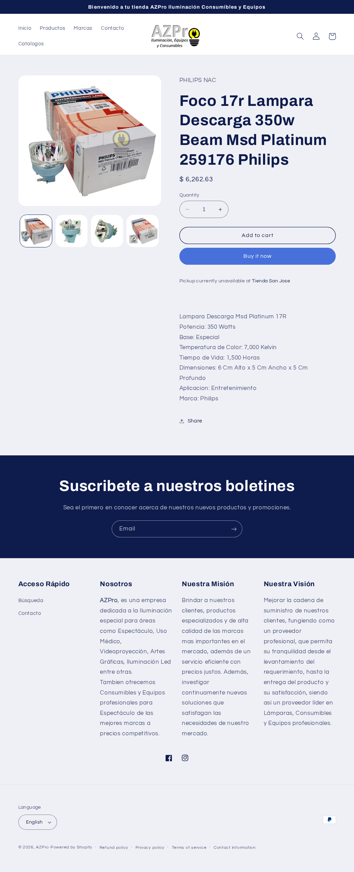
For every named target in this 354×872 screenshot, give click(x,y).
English (34, 822)
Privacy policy (150, 848)
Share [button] (195, 421)
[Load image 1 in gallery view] (36, 231)
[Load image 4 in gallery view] (142, 231)
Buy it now (257, 256)
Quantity (189, 195)
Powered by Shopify (71, 847)
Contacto (29, 613)
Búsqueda (31, 600)
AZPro (42, 847)
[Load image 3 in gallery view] (107, 231)
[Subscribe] (234, 528)
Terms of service (189, 848)
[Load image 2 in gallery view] (71, 231)
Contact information (235, 848)
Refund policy (114, 848)
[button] (300, 36)
